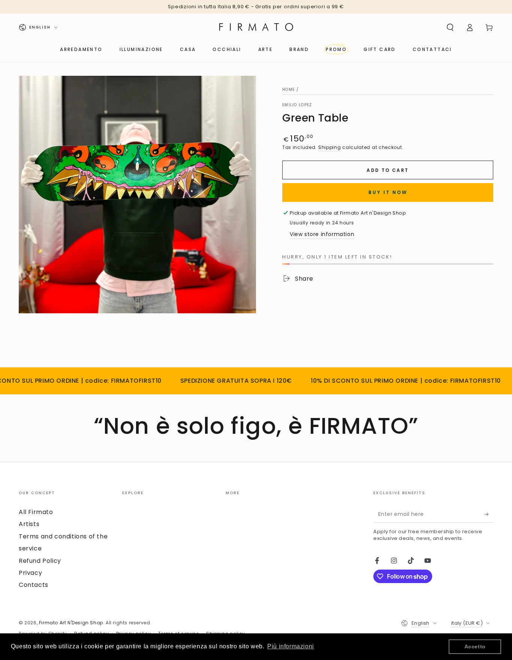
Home (288, 89)
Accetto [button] (475, 646)
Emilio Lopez (297, 105)
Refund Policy (40, 560)
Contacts (33, 584)
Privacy (30, 572)
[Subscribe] (489, 514)
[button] (450, 27)
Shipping (329, 147)
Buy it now (387, 192)
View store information (322, 234)
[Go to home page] (256, 27)
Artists (29, 524)
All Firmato (36, 512)
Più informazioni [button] (290, 646)
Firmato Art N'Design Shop (71, 622)
